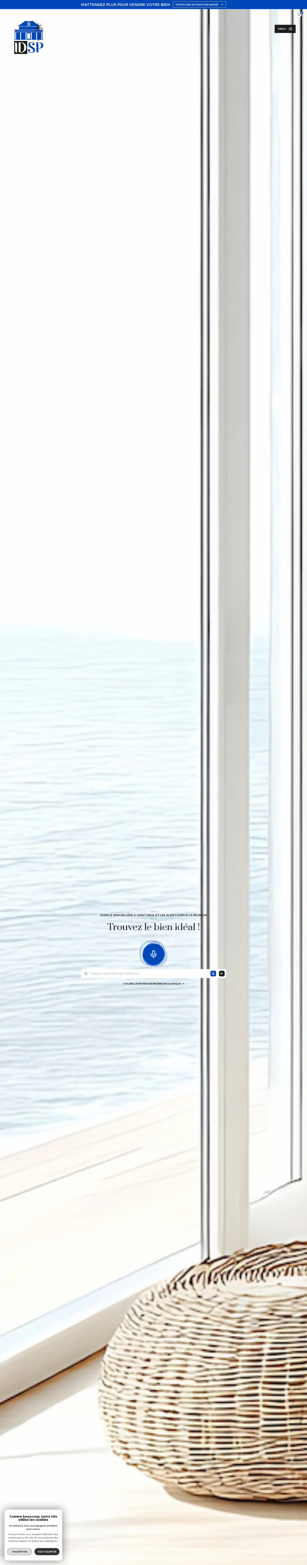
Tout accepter (47, 1551)
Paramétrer (19, 1551)
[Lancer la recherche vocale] (153, 953)
